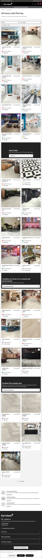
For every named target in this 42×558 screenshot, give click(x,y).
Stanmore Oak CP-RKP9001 (26, 415)
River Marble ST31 (6, 237)
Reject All (21, 555)
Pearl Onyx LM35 (26, 265)
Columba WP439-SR (26, 133)
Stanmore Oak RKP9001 (27, 368)
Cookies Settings (12, 555)
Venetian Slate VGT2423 (5, 369)
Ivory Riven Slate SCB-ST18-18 (27, 47)
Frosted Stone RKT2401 (27, 237)
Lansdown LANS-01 (26, 179)
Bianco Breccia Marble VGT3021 (7, 134)
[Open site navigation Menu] (1, 4)
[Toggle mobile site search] (32, 4)
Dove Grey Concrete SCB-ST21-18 (6, 180)
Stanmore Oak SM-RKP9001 (6, 444)
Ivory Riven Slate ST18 (27, 76)
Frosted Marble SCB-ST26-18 (6, 76)
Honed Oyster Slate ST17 (6, 47)
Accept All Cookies (29, 555)
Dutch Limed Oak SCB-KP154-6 (27, 340)
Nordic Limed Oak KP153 (26, 311)
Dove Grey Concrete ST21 (6, 209)
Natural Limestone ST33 (6, 311)
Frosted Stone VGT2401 (7, 265)
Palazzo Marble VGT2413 (25, 209)
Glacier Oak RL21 (6, 472)
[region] (21, 554)
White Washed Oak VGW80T (26, 105)
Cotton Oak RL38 (6, 339)
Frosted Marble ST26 (6, 104)
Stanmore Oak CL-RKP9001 (6, 415)
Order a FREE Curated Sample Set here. (21, 7)
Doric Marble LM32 (26, 443)
